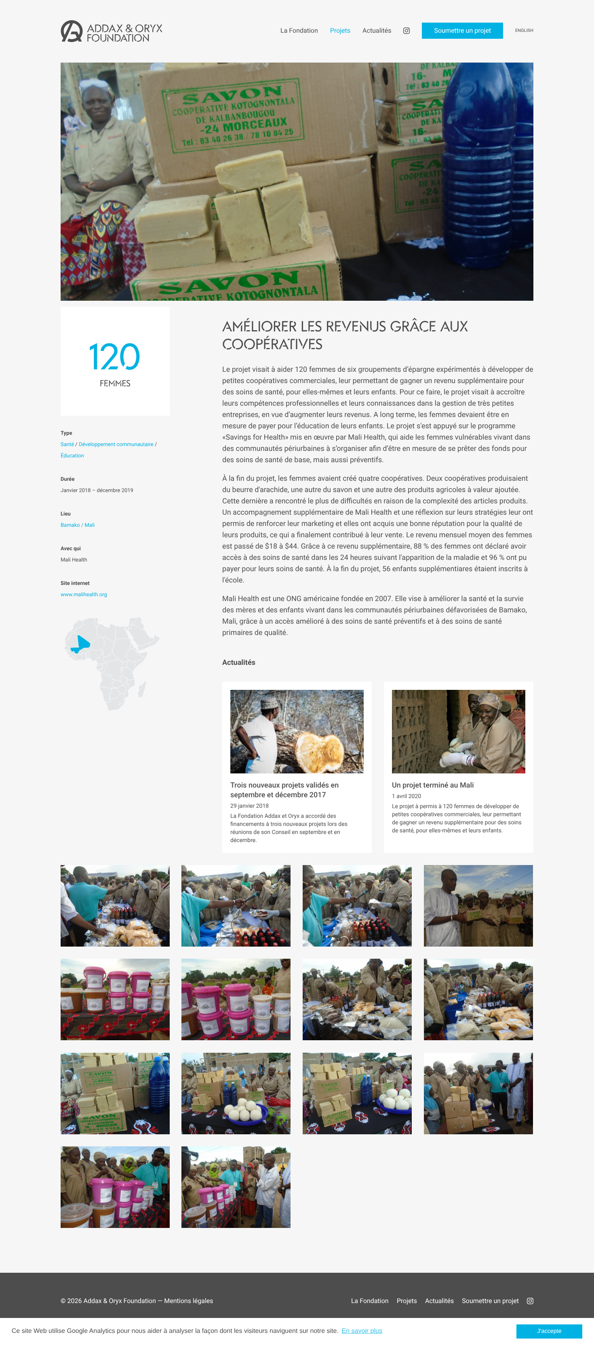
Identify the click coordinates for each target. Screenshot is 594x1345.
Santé (67, 445)
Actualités (439, 1301)
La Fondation (370, 1301)
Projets (407, 1301)
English (524, 30)
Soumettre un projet (490, 1301)
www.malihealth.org (84, 595)
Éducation (72, 456)
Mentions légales (188, 1301)
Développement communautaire (116, 445)
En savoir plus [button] (361, 1331)
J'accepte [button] (549, 1331)
